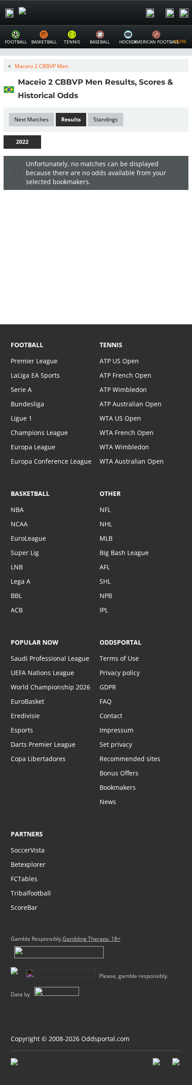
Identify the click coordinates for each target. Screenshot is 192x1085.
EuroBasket (27, 701)
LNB (17, 567)
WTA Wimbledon (124, 447)
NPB (106, 595)
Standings (105, 119)
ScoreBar (24, 907)
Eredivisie (25, 715)
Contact (111, 715)
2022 (22, 142)
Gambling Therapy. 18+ (92, 939)
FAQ (106, 701)
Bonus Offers (119, 773)
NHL (106, 524)
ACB (17, 610)
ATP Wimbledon (123, 389)
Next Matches (31, 119)
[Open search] (150, 13)
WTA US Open (120, 418)
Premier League (34, 361)
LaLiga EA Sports (35, 375)
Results (71, 119)
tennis (111, 344)
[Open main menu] (9, 13)
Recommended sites (130, 758)
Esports (22, 730)
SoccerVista (28, 850)
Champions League (39, 432)
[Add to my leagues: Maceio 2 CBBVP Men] (86, 94)
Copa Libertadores (38, 758)
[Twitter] (176, 1066)
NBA (17, 509)
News (108, 801)
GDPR (108, 687)
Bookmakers (118, 787)
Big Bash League (124, 552)
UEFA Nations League (42, 672)
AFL (105, 567)
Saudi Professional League (50, 658)
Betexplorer (28, 864)
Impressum (117, 730)
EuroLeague (28, 538)
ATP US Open (119, 361)
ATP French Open (125, 375)
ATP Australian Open (131, 404)
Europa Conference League (51, 461)
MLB (106, 538)
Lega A (20, 581)
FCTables (24, 878)
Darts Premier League (43, 744)
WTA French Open (127, 432)
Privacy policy (120, 672)
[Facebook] (157, 1066)
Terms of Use (119, 658)
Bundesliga (27, 404)
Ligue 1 (21, 418)
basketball (30, 493)
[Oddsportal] (47, 12)
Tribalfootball (31, 893)
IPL (104, 610)
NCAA (19, 524)
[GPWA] (23, 1063)
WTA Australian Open (132, 461)
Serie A (21, 389)
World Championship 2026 (50, 687)
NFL (105, 509)
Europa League (33, 447)
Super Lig (25, 552)
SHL (105, 581)
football (27, 344)
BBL (16, 595)
